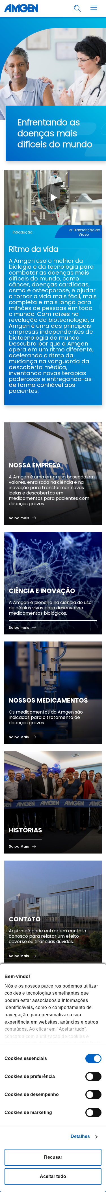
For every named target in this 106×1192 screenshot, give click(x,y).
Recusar (53, 1157)
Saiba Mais (19, 737)
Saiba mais (19, 518)
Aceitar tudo (53, 1176)
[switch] (93, 1076)
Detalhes (80, 1136)
